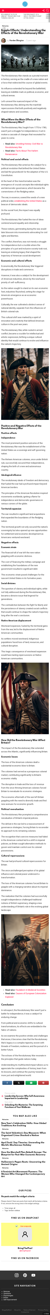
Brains (5, 1297)
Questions (7, 1293)
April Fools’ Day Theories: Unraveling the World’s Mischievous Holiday (22, 1143)
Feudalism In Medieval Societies (30, 990)
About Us (17, 1310)
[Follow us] (43, 10)
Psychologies (8, 1295)
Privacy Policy (43, 1310)
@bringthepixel (25, 1251)
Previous (1, 17)
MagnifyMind (6, 1310)
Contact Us (25, 1312)
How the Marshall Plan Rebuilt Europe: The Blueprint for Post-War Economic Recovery (23, 1153)
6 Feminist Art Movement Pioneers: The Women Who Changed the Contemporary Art (23, 1174)
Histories (5, 1119)
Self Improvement (10, 1300)
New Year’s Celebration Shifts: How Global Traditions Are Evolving (23, 1124)
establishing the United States (28, 201)
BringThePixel (25, 1248)
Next (49, 17)
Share (4, 28)
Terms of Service (29, 1310)
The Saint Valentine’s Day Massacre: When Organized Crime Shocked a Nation (23, 1134)
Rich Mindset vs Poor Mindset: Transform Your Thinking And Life (10, 16)
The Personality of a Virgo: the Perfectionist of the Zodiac (32, 16)
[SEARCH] (47, 10)
